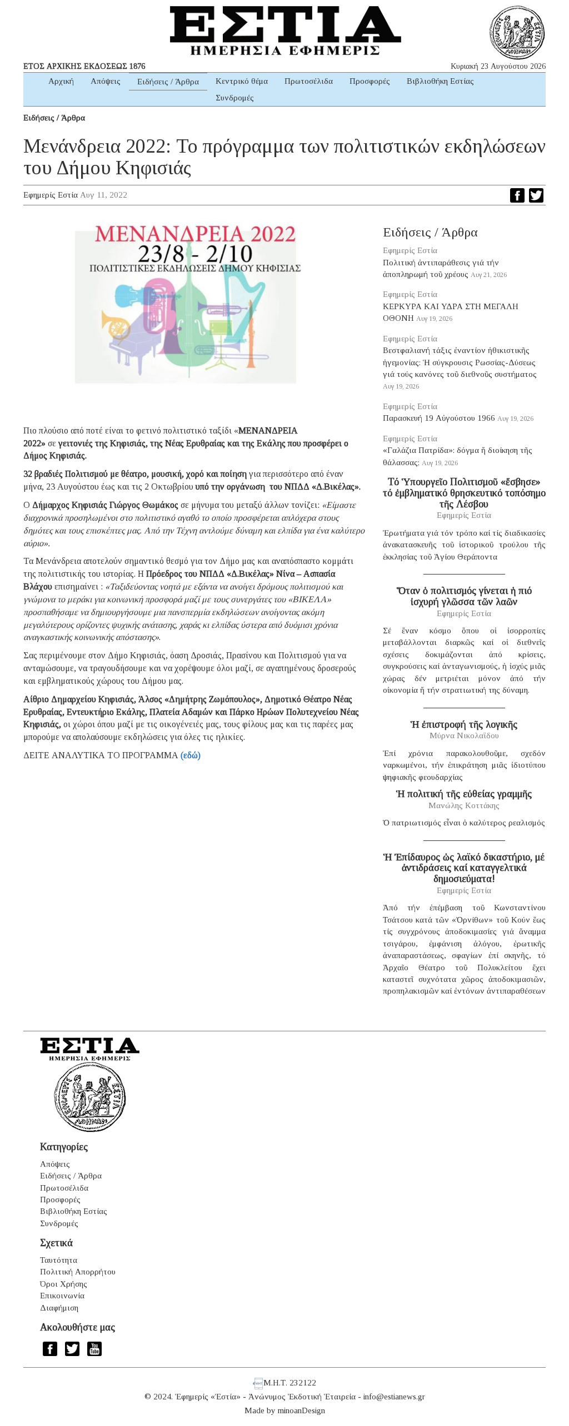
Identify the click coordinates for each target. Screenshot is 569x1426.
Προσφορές (370, 81)
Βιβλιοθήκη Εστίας (440, 81)
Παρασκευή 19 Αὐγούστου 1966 (439, 418)
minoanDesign (301, 1410)
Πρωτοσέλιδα (308, 81)
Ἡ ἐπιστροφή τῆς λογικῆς (464, 724)
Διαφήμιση (59, 1307)
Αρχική (61, 81)
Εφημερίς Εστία (50, 194)
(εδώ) (191, 755)
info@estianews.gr (394, 1396)
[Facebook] (517, 195)
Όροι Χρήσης (63, 1283)
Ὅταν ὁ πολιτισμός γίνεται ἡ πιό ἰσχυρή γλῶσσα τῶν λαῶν (464, 596)
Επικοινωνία (62, 1295)
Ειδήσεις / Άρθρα (168, 81)
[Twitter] (536, 195)
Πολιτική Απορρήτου (78, 1271)
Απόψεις (106, 81)
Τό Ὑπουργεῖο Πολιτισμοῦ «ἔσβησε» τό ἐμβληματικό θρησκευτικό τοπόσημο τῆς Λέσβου (464, 493)
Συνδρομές (235, 97)
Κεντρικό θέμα (242, 81)
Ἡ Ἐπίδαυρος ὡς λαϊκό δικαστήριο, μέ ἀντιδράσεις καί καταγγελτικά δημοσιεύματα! (464, 868)
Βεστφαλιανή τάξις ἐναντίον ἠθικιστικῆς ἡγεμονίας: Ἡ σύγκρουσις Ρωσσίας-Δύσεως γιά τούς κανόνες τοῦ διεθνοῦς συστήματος (460, 362)
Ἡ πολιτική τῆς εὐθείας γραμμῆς (464, 793)
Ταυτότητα (58, 1260)
